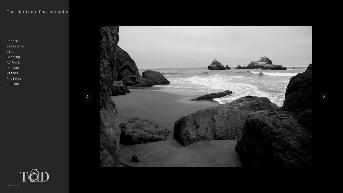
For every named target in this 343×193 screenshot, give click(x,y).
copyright (14, 185)
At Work (13, 63)
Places (12, 73)
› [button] (324, 96)
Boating (13, 57)
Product (13, 68)
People (12, 41)
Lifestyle (15, 47)
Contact (13, 84)
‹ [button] (87, 96)
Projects (14, 79)
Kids (10, 52)
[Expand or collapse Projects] (25, 79)
